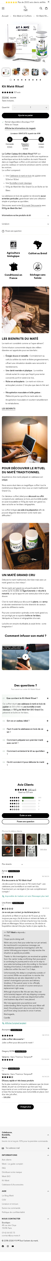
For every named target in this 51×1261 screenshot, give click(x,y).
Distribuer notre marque (12, 1172)
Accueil (5, 16)
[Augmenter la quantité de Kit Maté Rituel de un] (46, 107)
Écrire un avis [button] (25, 815)
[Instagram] (8, 1246)
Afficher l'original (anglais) (15, 1023)
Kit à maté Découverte (31, 206)
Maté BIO (6, 1176)
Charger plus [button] (25, 1107)
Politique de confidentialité (13, 1212)
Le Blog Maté (8, 1196)
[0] (46, 8)
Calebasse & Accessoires (12, 1185)
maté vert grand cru (15, 588)
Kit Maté (5, 1181)
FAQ (4, 1168)
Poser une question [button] (25, 822)
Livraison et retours (10, 1204)
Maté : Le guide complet (12, 1164)
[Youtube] (13, 1246)
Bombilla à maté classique (21, 183)
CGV (4, 1200)
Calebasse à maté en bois (21, 176)
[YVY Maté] (25, 8)
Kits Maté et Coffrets (22, 16)
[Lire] (25, 657)
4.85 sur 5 (32, 790)
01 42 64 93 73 (8, 1233)
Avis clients (6, 1160)
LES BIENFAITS (8, 409)
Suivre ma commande (11, 1208)
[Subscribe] (46, 1148)
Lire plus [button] (7, 1097)
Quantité (5, 108)
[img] (7, 877)
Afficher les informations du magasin (20, 128)
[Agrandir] (44, 61)
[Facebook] (3, 1246)
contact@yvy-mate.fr (11, 1236)
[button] (8, 93)
